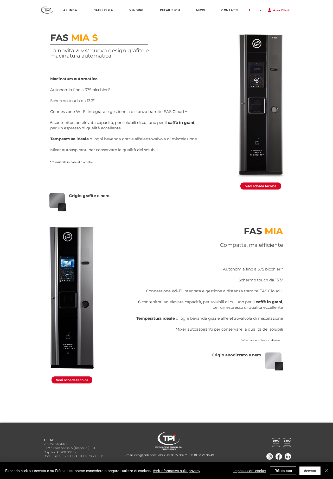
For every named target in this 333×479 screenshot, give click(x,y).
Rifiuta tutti (283, 470)
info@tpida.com (145, 455)
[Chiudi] (327, 471)
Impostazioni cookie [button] (249, 470)
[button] (279, 10)
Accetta (310, 470)
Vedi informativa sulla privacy (176, 470)
